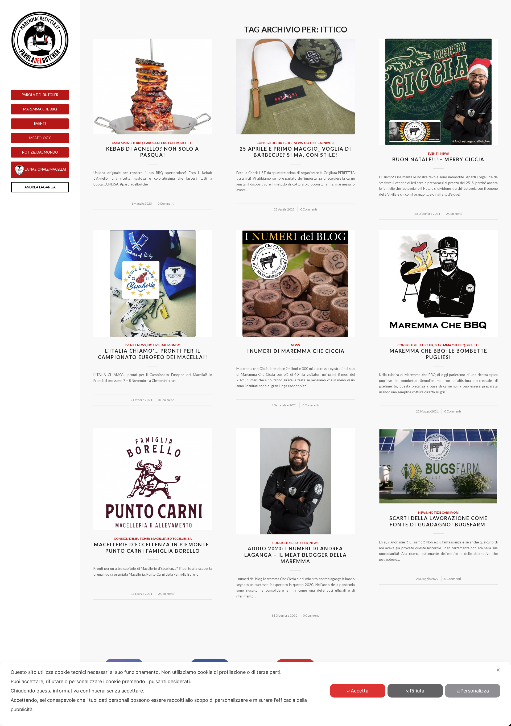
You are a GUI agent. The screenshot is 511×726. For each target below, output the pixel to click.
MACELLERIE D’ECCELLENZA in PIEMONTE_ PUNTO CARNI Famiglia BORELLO (153, 548)
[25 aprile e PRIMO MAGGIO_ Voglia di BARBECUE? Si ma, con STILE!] (295, 86)
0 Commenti (166, 203)
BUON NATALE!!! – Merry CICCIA (438, 159)
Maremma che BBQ (127, 143)
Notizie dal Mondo (163, 345)
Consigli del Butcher (274, 143)
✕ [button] (498, 670)
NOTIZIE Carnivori (319, 143)
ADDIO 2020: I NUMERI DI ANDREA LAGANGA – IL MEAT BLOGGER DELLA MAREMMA (295, 555)
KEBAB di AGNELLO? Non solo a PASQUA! (152, 152)
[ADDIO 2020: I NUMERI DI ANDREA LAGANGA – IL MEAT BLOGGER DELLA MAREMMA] (295, 481)
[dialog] (255, 694)
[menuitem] (39, 95)
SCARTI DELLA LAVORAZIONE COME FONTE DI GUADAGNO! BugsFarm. (438, 521)
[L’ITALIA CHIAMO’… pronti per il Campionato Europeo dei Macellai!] (152, 283)
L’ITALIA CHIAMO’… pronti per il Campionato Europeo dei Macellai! (152, 354)
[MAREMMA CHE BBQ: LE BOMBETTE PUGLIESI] (438, 283)
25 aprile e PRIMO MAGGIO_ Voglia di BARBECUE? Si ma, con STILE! (295, 152)
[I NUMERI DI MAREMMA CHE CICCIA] (295, 283)
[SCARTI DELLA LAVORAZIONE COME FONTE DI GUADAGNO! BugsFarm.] (438, 466)
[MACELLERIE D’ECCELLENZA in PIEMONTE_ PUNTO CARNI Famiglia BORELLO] (152, 479)
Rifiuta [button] (417, 691)
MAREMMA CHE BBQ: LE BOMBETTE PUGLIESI (438, 354)
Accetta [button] (359, 691)
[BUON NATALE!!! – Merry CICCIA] (438, 92)
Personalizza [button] (474, 691)
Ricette (186, 143)
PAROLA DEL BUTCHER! (161, 143)
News (298, 143)
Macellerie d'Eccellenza (171, 538)
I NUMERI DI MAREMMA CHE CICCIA (295, 351)
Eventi (433, 153)
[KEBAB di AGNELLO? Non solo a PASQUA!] (152, 86)
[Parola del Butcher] (40, 40)
